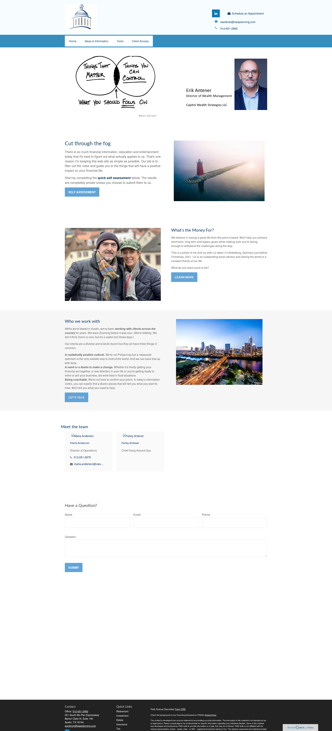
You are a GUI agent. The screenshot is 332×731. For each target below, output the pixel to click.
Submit (73, 567)
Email (137, 515)
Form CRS (180, 709)
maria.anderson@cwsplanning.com (89, 464)
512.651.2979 (82, 457)
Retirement (122, 711)
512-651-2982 (80, 711)
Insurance (121, 724)
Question (70, 537)
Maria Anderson (79, 443)
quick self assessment (114, 178)
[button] (73, 41)
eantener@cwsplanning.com (80, 726)
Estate (119, 720)
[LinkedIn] (216, 13)
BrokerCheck (210, 715)
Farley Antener (130, 443)
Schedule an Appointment (248, 13)
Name (68, 515)
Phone (206, 515)
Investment (122, 715)
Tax (118, 728)
